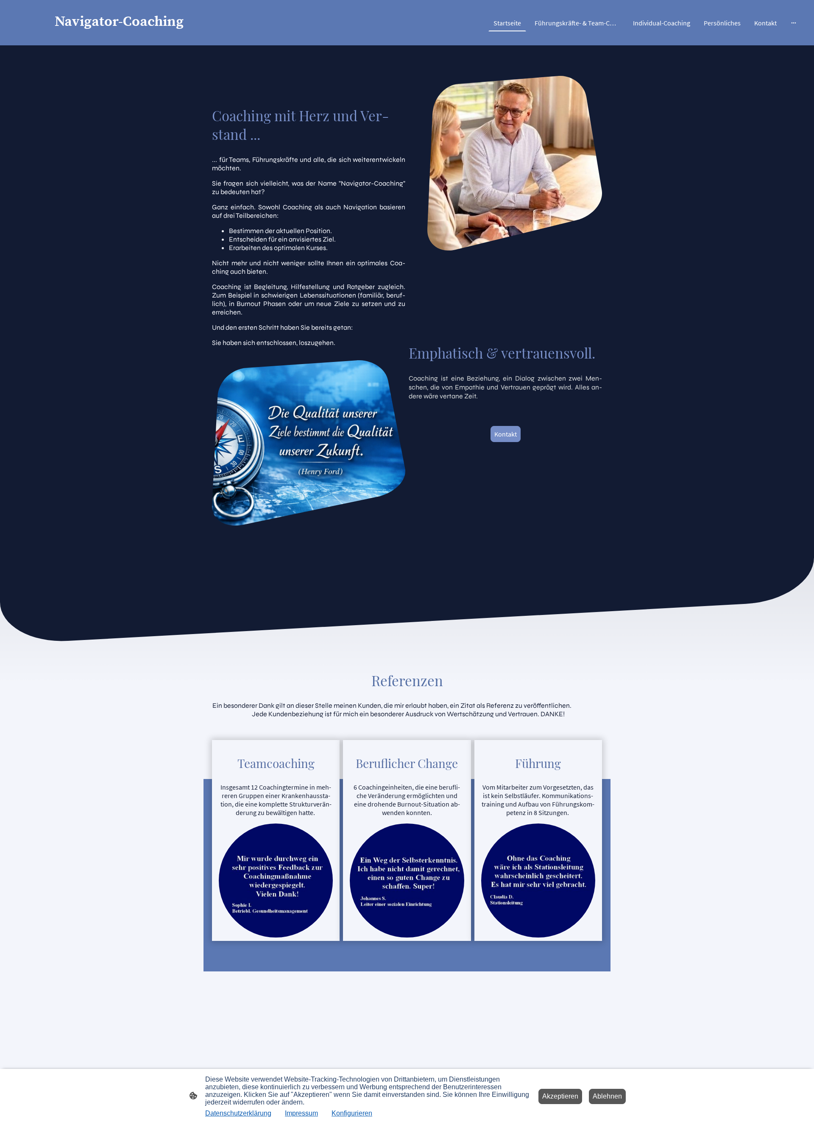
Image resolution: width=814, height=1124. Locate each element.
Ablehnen (607, 1096)
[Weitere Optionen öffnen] (793, 23)
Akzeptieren (560, 1096)
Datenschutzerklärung (238, 1113)
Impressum (301, 1113)
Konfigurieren (352, 1113)
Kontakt (505, 434)
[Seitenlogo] (140, 38)
